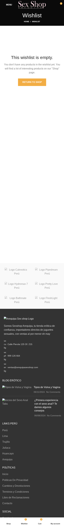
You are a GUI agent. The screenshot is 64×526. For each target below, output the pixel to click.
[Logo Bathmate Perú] (17, 300)
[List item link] (32, 356)
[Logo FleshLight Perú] (47, 300)
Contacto (7, 503)
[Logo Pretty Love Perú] (47, 286)
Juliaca (6, 447)
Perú (5, 430)
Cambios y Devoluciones (16, 485)
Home (26, 21)
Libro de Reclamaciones (15, 497)
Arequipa (7, 459)
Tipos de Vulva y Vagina (47, 387)
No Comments (53, 392)
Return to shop (32, 82)
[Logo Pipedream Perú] (47, 272)
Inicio (5, 474)
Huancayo (8, 453)
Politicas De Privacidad (15, 480)
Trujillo (6, 441)
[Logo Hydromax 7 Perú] (17, 286)
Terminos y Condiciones (15, 491)
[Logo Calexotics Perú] (17, 272)
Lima (5, 436)
